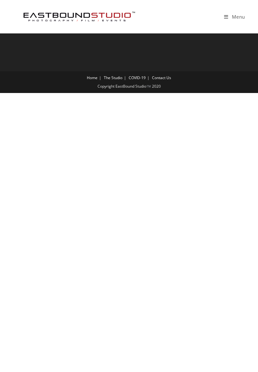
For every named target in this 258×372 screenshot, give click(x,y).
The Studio (113, 77)
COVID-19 (137, 77)
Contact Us (161, 77)
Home (92, 77)
